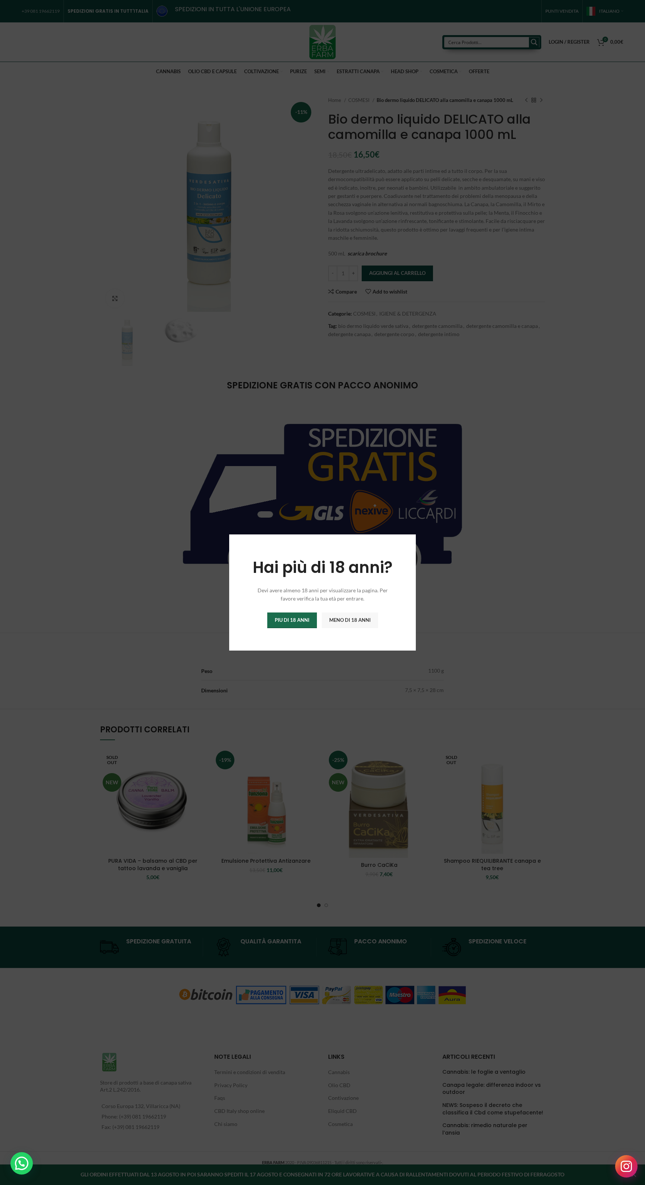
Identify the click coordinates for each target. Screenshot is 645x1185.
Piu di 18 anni (292, 620)
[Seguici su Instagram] (626, 1166)
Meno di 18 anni (350, 620)
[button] (21, 1163)
